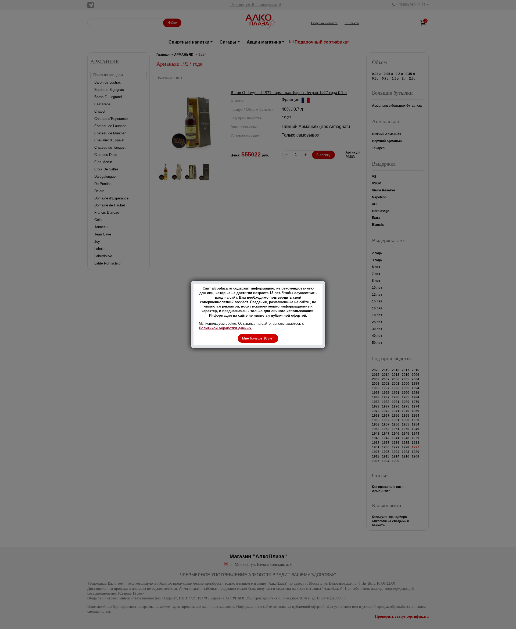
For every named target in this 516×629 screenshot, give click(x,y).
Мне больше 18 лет (258, 338)
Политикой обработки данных (225, 328)
